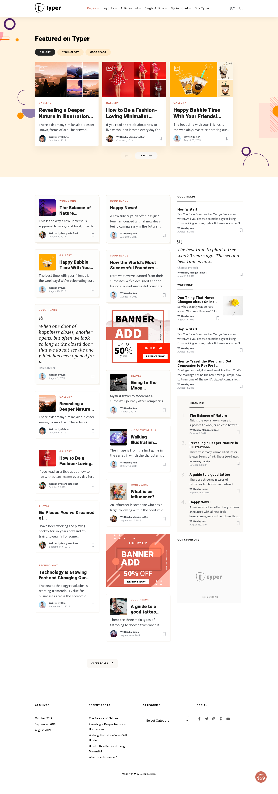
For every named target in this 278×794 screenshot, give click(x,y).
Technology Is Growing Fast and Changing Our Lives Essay (63, 575)
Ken (198, 136)
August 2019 (43, 730)
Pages (91, 8)
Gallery (45, 102)
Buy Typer (202, 8)
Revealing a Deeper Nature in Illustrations (65, 113)
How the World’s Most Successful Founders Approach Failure (133, 265)
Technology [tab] (70, 52)
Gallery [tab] (45, 52)
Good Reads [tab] (98, 52)
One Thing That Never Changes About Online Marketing (195, 300)
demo (136, 632)
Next (144, 155)
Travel (136, 375)
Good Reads (119, 200)
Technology (48, 565)
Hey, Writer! (187, 210)
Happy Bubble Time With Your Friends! (196, 113)
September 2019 (45, 724)
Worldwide (68, 200)
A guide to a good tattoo (143, 609)
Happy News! (123, 208)
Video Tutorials (143, 430)
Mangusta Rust (137, 137)
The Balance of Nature (75, 210)
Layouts (108, 8)
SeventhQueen (148, 773)
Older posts (99, 663)
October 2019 (43, 718)
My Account (179, 8)
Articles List (129, 8)
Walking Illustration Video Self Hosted (142, 440)
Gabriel (65, 137)
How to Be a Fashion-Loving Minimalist (131, 113)
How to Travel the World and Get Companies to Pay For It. (204, 363)
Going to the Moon (144, 385)
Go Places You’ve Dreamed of (67, 515)
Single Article (154, 8)
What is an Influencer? (143, 494)
